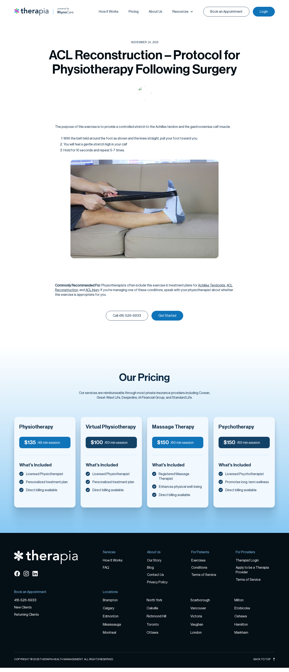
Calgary (108, 608)
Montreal (109, 633)
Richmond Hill (156, 616)
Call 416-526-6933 (127, 316)
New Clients (23, 607)
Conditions (199, 568)
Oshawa (240, 616)
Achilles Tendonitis (211, 285)
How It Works (108, 12)
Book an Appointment (226, 12)
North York (154, 600)
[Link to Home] (46, 558)
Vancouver (198, 608)
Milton (239, 600)
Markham (241, 633)
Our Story (154, 560)
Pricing (134, 12)
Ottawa (152, 633)
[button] (182, 11)
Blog (150, 568)
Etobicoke (242, 608)
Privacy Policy (157, 582)
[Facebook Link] (17, 574)
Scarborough (200, 600)
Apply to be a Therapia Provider (252, 570)
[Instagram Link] (26, 573)
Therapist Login (247, 560)
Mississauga (112, 624)
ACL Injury (92, 290)
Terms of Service (203, 575)
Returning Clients (26, 615)
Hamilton (241, 624)
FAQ (106, 568)
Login (264, 12)
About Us (155, 12)
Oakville (152, 608)
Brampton (110, 600)
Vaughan (196, 624)
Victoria (196, 616)
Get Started (167, 316)
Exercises (198, 560)
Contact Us (155, 575)
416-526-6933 (25, 600)
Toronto (153, 624)
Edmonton (110, 616)
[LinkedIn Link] (35, 573)
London (196, 633)
